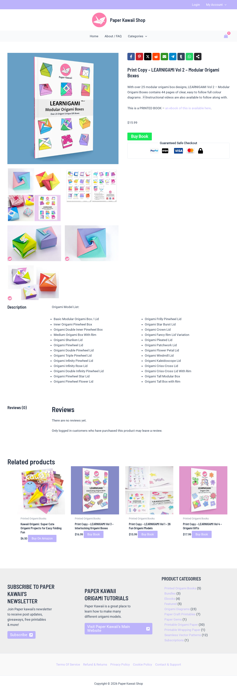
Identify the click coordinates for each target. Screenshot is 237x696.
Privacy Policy (120, 664)
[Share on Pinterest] (139, 56)
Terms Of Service (68, 664)
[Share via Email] (164, 56)
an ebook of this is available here (188, 108)
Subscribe (18, 635)
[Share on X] (147, 56)
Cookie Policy (142, 664)
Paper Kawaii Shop (127, 20)
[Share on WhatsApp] (189, 56)
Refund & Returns (95, 664)
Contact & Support (168, 664)
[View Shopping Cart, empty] (226, 36)
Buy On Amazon (42, 538)
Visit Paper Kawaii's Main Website (108, 628)
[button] (224, 4)
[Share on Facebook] (131, 56)
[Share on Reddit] (156, 56)
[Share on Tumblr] (181, 56)
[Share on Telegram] (172, 56)
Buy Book (139, 136)
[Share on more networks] (197, 56)
